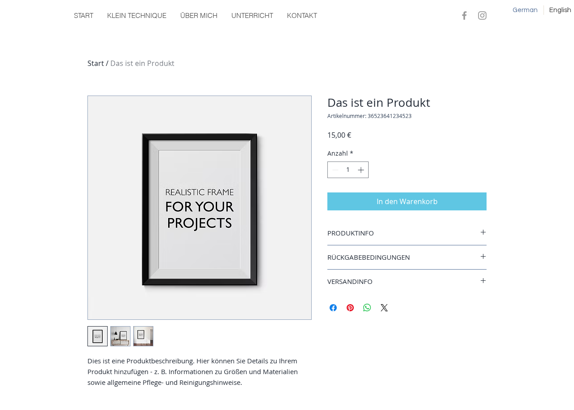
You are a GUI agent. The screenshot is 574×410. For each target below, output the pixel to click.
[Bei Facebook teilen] (333, 307)
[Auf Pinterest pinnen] (350, 307)
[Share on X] (384, 307)
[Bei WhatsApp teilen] (367, 307)
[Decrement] (334, 170)
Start (95, 63)
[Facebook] (464, 15)
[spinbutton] (348, 170)
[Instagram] (482, 15)
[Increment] (361, 170)
